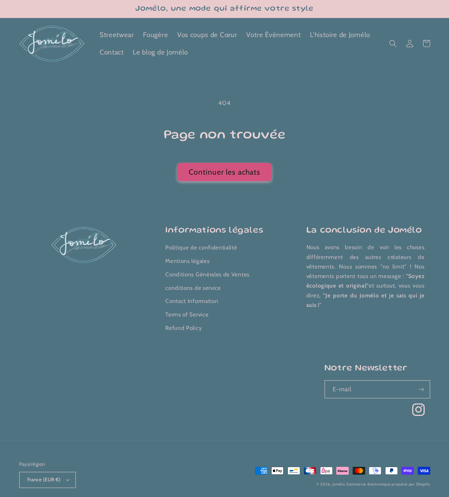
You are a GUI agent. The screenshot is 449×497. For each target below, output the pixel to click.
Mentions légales (187, 260)
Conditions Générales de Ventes (207, 274)
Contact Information (191, 300)
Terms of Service (186, 314)
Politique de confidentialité (201, 247)
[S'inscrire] (421, 389)
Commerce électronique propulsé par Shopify (388, 484)
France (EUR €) (44, 480)
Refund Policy (183, 327)
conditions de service (193, 287)
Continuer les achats (225, 172)
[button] (393, 43)
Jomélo (338, 484)
